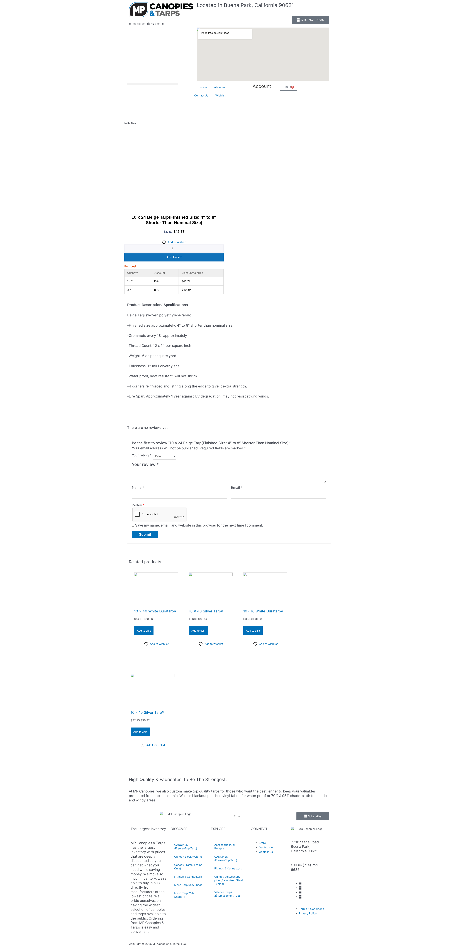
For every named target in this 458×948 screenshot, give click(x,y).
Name (138, 487)
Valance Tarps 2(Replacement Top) (227, 893)
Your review (145, 464)
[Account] (275, 87)
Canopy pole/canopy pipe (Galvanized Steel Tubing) (228, 880)
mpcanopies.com (146, 23)
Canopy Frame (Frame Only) (188, 866)
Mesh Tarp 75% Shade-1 (184, 894)
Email (237, 487)
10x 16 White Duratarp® (263, 611)
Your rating (141, 455)
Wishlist (220, 95)
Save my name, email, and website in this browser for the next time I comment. (199, 525)
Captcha (138, 505)
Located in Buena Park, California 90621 (245, 5)
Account (262, 86)
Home (203, 87)
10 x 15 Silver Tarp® (147, 712)
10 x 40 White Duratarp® (155, 611)
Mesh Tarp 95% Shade (188, 885)
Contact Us (201, 95)
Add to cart (174, 257)
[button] (152, 84)
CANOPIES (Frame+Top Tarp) (185, 846)
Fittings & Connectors (188, 876)
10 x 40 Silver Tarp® (206, 611)
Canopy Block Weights (188, 856)
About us (219, 87)
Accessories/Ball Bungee (224, 846)
